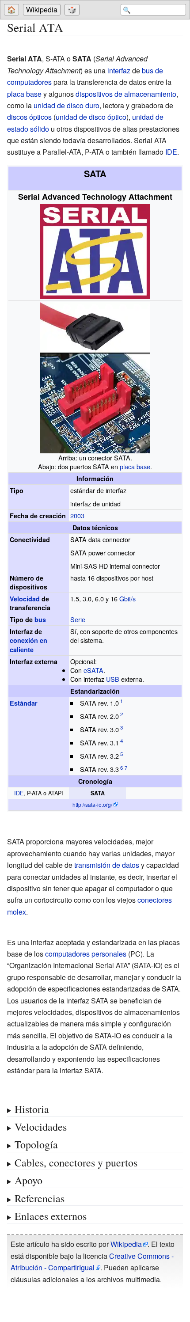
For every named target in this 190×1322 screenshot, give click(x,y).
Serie (77, 619)
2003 (77, 515)
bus (40, 619)
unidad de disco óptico (91, 117)
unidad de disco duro (66, 105)
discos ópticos (29, 117)
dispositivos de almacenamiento (126, 94)
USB (112, 679)
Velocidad (25, 598)
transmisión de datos (106, 865)
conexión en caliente (28, 644)
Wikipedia (41, 9)
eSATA (93, 670)
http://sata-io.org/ (92, 804)
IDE (171, 152)
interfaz (118, 70)
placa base (24, 94)
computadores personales (85, 954)
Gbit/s (127, 598)
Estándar (24, 703)
